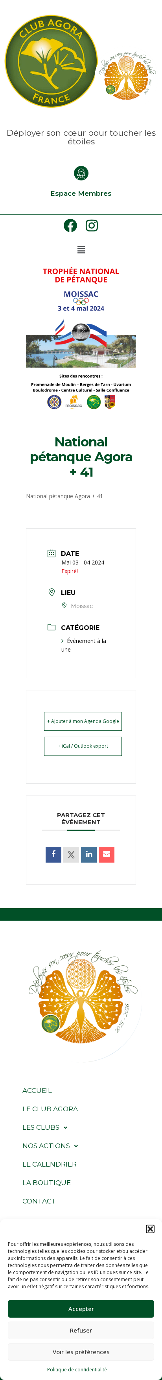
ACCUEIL (37, 1090)
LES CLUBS (40, 1127)
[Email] (106, 855)
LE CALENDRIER (49, 1164)
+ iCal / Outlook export (83, 746)
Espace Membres (81, 193)
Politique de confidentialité (77, 1369)
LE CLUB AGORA (50, 1109)
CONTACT (39, 1201)
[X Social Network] (71, 855)
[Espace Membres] (81, 173)
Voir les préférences (81, 1352)
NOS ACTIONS (46, 1146)
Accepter (81, 1309)
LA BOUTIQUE (46, 1183)
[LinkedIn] (89, 855)
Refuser (81, 1330)
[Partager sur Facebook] (53, 855)
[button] (150, 1229)
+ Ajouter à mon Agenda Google (83, 721)
